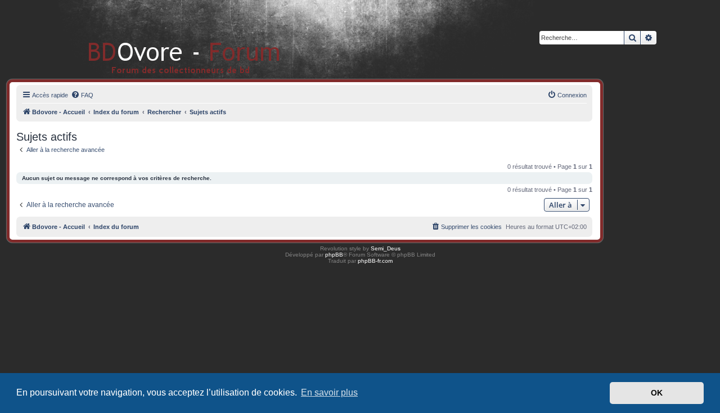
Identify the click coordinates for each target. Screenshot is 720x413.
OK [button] (657, 392)
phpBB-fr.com (375, 261)
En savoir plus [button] (329, 392)
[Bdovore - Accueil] (167, 39)
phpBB (334, 255)
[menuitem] (82, 95)
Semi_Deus (385, 248)
